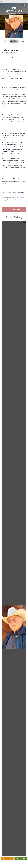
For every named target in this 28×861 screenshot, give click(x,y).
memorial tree (19, 197)
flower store (18, 200)
